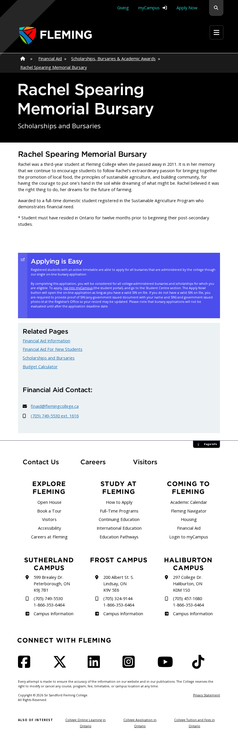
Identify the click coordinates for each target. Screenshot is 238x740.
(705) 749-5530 (48, 598)
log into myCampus (78, 288)
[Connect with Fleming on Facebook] (26, 665)
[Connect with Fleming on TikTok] (200, 665)
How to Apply (119, 502)
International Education (119, 528)
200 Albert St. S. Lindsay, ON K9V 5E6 (118, 583)
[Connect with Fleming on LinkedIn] (95, 665)
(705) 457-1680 (187, 598)
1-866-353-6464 (49, 605)
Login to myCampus (188, 537)
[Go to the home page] (55, 35)
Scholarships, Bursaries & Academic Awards (113, 58)
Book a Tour (49, 511)
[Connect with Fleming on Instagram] (130, 665)
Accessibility (49, 528)
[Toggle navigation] (216, 32)
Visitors (145, 462)
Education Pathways (119, 537)
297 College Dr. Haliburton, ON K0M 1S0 (187, 583)
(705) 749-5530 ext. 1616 (55, 416)
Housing (189, 519)
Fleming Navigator (189, 511)
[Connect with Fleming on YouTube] (166, 665)
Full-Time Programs (119, 511)
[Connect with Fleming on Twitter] (61, 665)
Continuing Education (119, 519)
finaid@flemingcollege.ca (55, 406)
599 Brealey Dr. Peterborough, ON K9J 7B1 (52, 583)
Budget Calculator (40, 366)
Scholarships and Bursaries (49, 358)
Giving (123, 7)
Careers (98, 462)
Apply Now (186, 7)
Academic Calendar (188, 502)
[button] (216, 8)
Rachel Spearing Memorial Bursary (53, 67)
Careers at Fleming (49, 537)
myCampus (149, 7)
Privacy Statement (206, 695)
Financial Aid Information (46, 341)
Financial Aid (50, 58)
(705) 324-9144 (117, 598)
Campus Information (53, 613)
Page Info (210, 444)
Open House (49, 502)
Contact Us (41, 462)
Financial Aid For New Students (52, 349)
